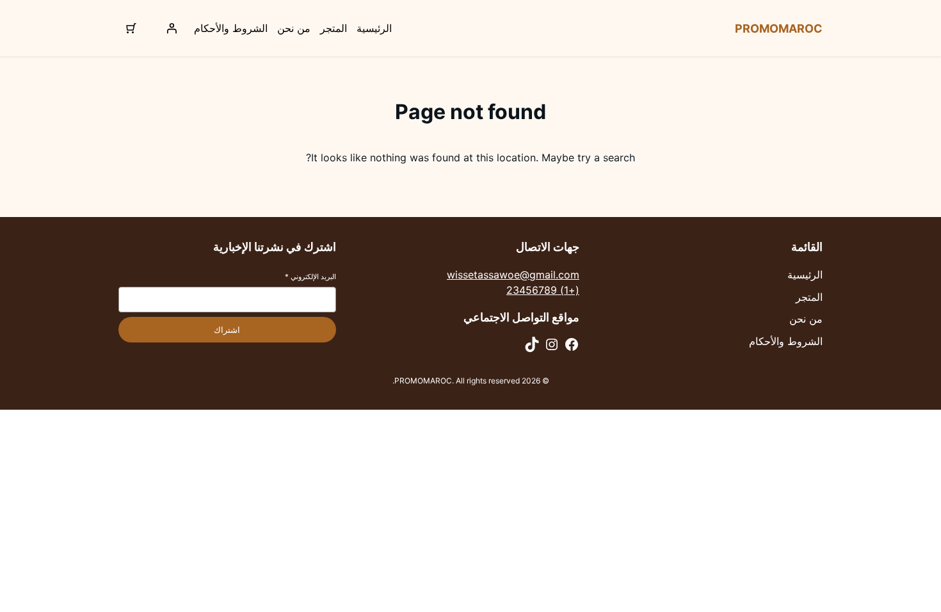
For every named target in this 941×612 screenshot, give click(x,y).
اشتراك (227, 330)
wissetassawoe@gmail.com (513, 274)
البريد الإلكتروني (310, 276)
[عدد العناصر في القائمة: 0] (131, 28)
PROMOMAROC (779, 28)
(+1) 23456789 (542, 290)
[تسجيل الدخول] (171, 28)
